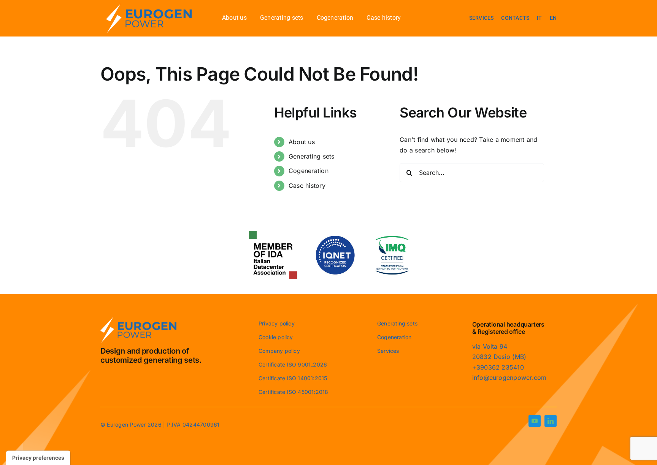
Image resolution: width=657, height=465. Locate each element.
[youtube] (534, 421)
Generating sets (312, 156)
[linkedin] (550, 421)
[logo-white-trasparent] (149, 7)
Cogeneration (308, 171)
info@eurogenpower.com (509, 377)
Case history (307, 185)
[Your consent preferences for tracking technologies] (38, 458)
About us (302, 142)
